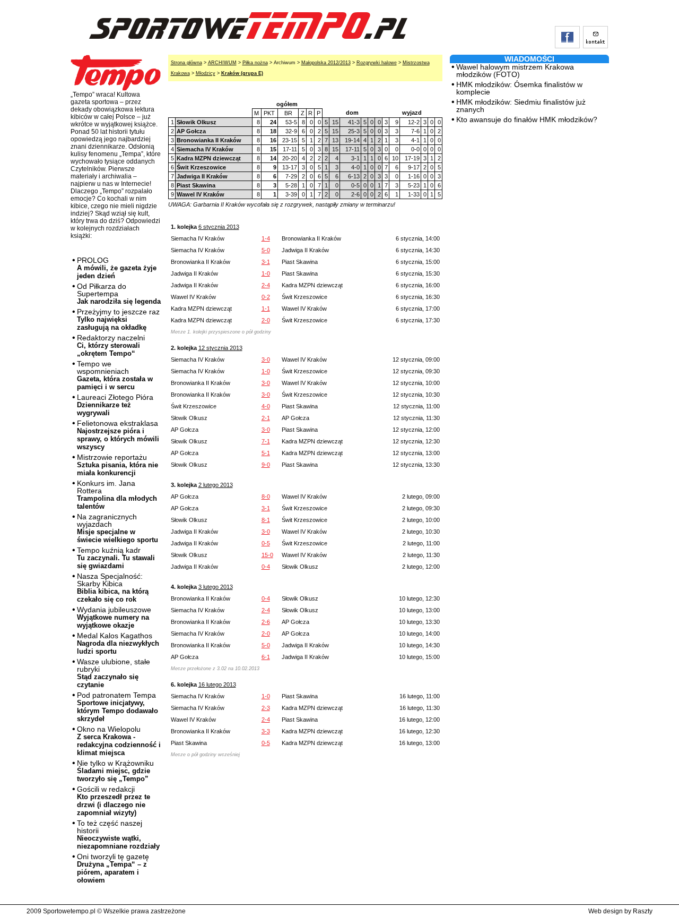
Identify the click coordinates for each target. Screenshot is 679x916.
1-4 (266, 238)
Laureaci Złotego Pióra (115, 405)
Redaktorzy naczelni (111, 345)
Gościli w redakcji (113, 801)
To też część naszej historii (118, 834)
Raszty (642, 911)
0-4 (266, 566)
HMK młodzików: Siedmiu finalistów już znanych (521, 106)
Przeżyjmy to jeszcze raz (118, 319)
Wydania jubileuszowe (114, 617)
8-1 (266, 520)
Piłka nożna (255, 62)
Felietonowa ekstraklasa (118, 435)
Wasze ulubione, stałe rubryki (113, 673)
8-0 (266, 496)
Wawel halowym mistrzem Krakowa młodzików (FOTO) (515, 71)
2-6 (266, 622)
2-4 (266, 285)
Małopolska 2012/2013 (326, 62)
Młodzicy (205, 73)
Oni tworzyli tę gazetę (113, 868)
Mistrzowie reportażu (117, 465)
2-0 (266, 320)
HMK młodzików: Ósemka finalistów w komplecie (519, 88)
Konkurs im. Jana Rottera (117, 494)
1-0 (266, 273)
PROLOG (116, 268)
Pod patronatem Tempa (117, 707)
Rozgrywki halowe (376, 62)
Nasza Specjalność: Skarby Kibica (113, 587)
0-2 (266, 297)
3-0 (266, 359)
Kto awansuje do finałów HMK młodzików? (526, 119)
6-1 (266, 657)
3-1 (266, 262)
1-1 (266, 308)
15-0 (267, 555)
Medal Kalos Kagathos (118, 643)
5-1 (266, 453)
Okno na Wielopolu (119, 741)
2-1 (266, 418)
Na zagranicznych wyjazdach (117, 528)
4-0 (266, 406)
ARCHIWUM (222, 62)
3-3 (266, 731)
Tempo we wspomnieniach (115, 375)
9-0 (266, 464)
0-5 (266, 543)
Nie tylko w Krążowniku (115, 771)
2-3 (266, 708)
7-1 (266, 441)
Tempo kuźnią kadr (116, 558)
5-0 (266, 250)
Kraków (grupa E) (242, 73)
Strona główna (186, 62)
